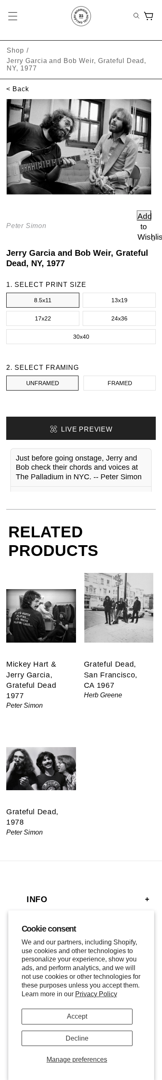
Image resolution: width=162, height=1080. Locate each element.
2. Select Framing (42, 367)
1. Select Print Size (46, 284)
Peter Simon (26, 225)
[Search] (136, 16)
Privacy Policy (96, 993)
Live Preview (86, 429)
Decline (77, 1038)
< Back (17, 88)
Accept (77, 1016)
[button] (13, 16)
